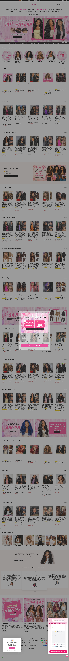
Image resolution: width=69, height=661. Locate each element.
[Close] (48, 312)
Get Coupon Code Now (34, 345)
